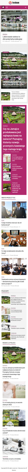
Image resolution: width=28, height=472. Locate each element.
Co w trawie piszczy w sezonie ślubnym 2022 (17, 158)
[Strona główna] (3, 7)
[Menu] (6, 7)
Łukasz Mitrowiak (15, 41)
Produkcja (5, 34)
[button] (6, 7)
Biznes (2, 220)
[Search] (26, 7)
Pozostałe (14, 154)
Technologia (15, 174)
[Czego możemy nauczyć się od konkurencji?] (14, 209)
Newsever (21, 468)
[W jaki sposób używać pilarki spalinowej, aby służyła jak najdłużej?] (7, 188)
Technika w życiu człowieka (18, 328)
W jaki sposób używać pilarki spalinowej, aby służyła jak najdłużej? (16, 188)
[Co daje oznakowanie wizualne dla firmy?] (14, 238)
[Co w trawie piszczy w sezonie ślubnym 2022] (7, 158)
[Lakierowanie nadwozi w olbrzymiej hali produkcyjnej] (14, 21)
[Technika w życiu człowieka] (7, 177)
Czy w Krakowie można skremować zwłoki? (17, 168)
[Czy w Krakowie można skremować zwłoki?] (7, 167)
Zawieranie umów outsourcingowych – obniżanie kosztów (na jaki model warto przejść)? (13, 281)
